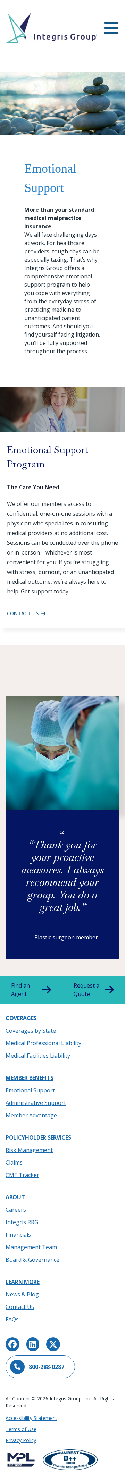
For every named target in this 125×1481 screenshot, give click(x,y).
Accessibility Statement (31, 1418)
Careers (16, 1209)
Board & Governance (32, 1259)
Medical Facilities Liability (38, 1055)
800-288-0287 (46, 1367)
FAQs (12, 1319)
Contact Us (20, 1307)
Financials (18, 1234)
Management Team (31, 1247)
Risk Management (29, 1150)
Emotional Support (30, 1090)
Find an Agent (20, 990)
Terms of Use (21, 1429)
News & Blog (22, 1294)
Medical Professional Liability (43, 1043)
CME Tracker (22, 1175)
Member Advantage (31, 1115)
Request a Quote (86, 990)
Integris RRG (22, 1222)
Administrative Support (36, 1103)
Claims (14, 1162)
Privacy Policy (21, 1440)
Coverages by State (31, 1030)
